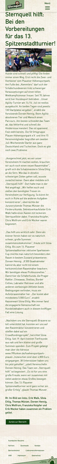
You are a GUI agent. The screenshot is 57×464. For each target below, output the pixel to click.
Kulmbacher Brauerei (16, 441)
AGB (10, 455)
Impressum (22, 455)
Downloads (25, 446)
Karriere (11, 446)
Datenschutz (36, 455)
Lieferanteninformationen (35, 450)
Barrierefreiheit (14, 450)
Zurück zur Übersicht (17, 422)
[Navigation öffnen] (47, 8)
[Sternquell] (7, 2)
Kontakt (37, 446)
